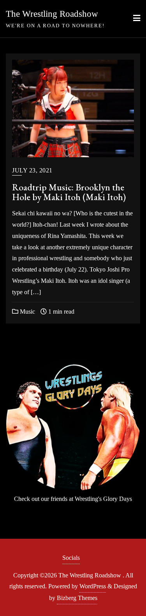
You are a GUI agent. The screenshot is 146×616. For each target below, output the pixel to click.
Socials (71, 557)
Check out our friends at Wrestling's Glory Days (73, 498)
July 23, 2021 (32, 170)
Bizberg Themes (77, 598)
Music (26, 311)
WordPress (92, 586)
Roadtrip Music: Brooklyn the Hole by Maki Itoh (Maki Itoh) (69, 192)
